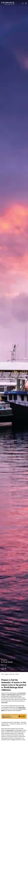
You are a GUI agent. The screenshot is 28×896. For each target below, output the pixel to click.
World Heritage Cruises (13, 694)
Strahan (17, 674)
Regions (6, 674)
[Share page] (5, 669)
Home (2, 674)
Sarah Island (4, 702)
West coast (12, 674)
